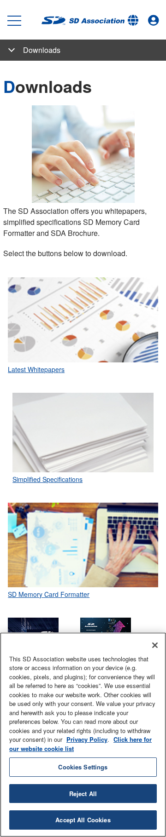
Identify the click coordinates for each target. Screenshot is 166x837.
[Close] (155, 645)
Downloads (41, 50)
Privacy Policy (86, 739)
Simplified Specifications (47, 479)
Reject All (83, 793)
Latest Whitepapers (36, 369)
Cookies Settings (82, 766)
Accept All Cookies (82, 819)
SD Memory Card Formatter (48, 594)
